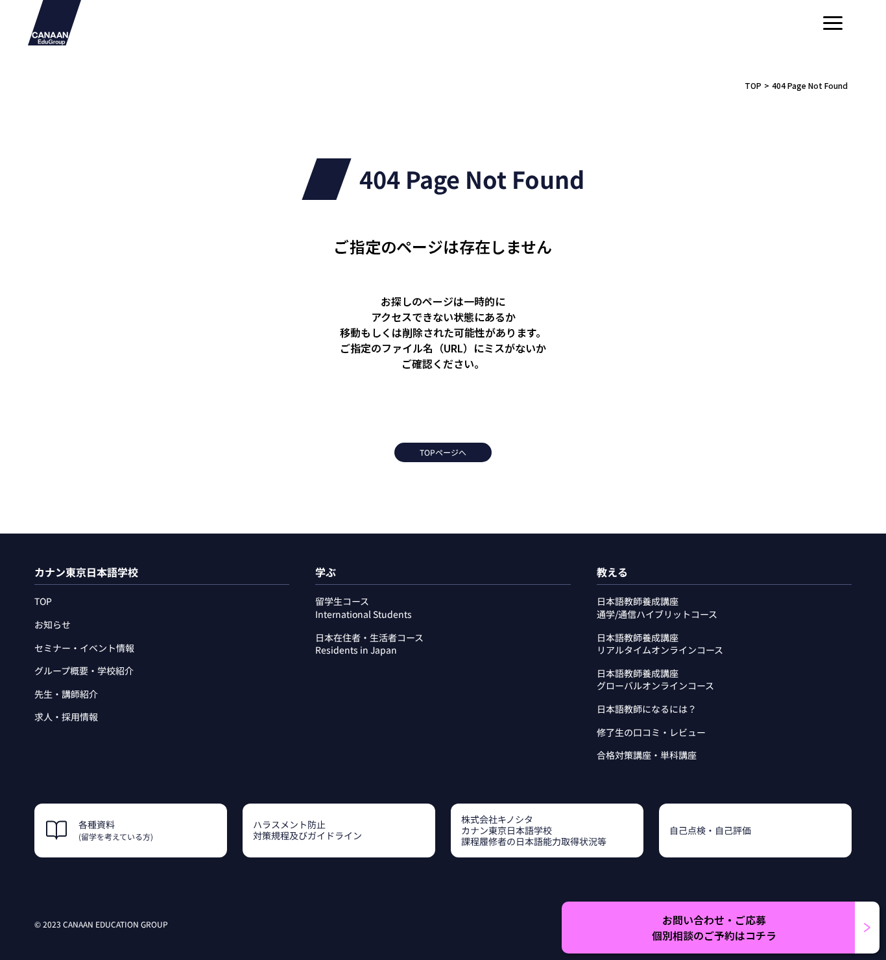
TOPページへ (443, 452)
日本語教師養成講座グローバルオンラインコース (655, 680)
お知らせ (52, 624)
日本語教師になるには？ (647, 708)
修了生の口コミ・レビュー (651, 732)
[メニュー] (833, 23)
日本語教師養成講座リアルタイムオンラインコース (660, 644)
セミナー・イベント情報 (84, 647)
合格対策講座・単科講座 (647, 754)
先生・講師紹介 (66, 693)
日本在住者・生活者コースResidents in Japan (369, 644)
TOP (753, 85)
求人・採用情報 (66, 716)
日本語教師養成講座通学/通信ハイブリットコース (657, 608)
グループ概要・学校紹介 (84, 670)
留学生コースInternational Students (363, 608)
